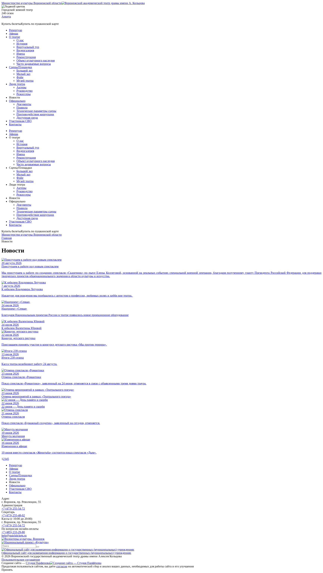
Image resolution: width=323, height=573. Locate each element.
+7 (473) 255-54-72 (13, 508)
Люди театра (17, 84)
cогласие (61, 566)
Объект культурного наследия (35, 60)
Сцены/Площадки (20, 67)
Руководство (24, 90)
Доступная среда (27, 117)
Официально (17, 100)
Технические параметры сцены (36, 111)
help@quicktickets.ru (14, 535)
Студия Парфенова (38, 563)
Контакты (15, 124)
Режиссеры (23, 94)
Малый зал (23, 74)
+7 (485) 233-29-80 (13, 532)
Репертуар (15, 30)
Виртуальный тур (27, 47)
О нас (20, 40)
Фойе (19, 77)
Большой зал (24, 70)
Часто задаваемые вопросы (33, 63)
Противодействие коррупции (35, 114)
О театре (14, 36)
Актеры (21, 87)
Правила (21, 107)
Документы (23, 104)
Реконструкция (26, 57)
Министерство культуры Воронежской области (31, 3)
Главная (6, 238)
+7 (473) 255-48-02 (13, 515)
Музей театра (24, 80)
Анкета (6, 16)
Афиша (13, 33)
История (21, 43)
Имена (20, 53)
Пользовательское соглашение (20, 559)
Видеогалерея (25, 50)
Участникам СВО (20, 121)
